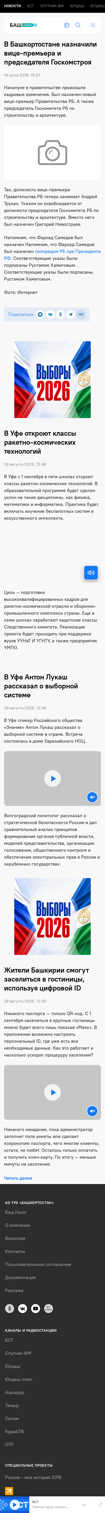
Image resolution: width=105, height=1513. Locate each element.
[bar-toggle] (92, 25)
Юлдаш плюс (18, 1379)
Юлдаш (77, 6)
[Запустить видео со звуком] (52, 778)
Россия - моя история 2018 (33, 1477)
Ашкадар (14, 1392)
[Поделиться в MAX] (40, 314)
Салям (12, 1418)
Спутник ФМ (52, 6)
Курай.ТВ (14, 1431)
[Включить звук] (91, 573)
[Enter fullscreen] (100, 1505)
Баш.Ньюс (16, 1212)
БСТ (30, 6)
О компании (17, 1225)
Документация (20, 1277)
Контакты (15, 1251)
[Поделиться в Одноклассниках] (60, 314)
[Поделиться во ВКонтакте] (50, 314)
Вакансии (15, 1238)
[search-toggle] (78, 25)
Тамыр (12, 1405)
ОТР (9, 1444)
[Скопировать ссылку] (81, 314)
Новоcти (12, 6)
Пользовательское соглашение (38, 1264)
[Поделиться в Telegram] (70, 314)
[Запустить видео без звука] (92, 797)
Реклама (14, 1290)
